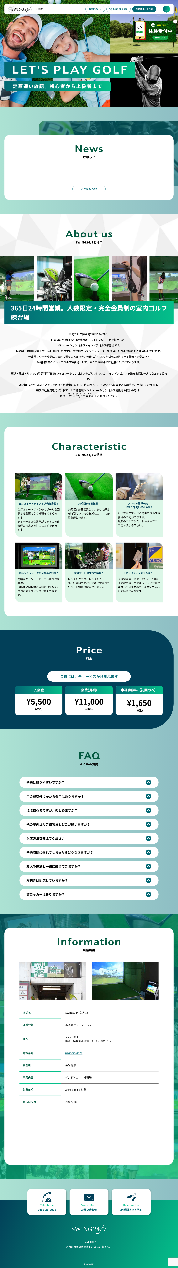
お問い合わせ (95, 9)
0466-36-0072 (120, 9)
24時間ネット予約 (144, 9)
